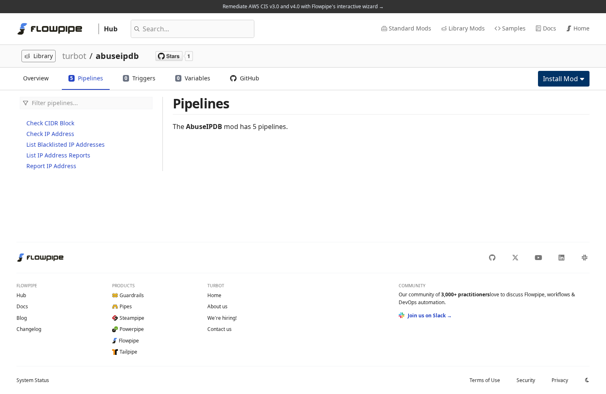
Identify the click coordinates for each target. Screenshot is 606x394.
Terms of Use (485, 380)
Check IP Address (50, 134)
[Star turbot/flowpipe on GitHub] (174, 56)
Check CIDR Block (50, 123)
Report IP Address (51, 166)
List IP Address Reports (58, 155)
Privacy (560, 380)
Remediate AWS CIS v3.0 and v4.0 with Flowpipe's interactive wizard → (303, 6)
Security (526, 380)
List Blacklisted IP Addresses (65, 144)
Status (32, 380)
